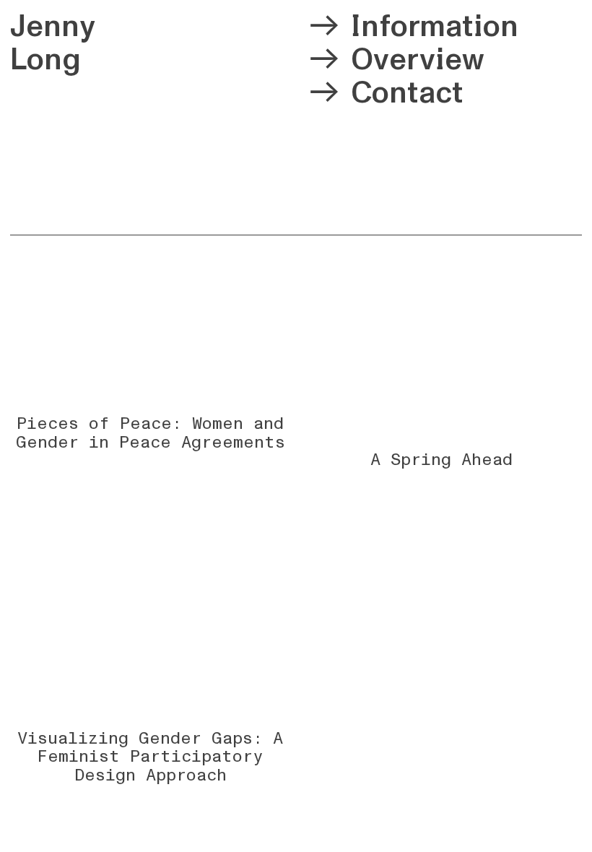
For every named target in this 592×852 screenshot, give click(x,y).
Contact (407, 93)
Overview (417, 60)
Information (434, 27)
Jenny (52, 27)
